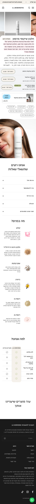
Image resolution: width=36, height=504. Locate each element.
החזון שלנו (30, 458)
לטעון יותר (6, 65)
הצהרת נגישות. (11, 458)
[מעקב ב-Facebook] (32, 492)
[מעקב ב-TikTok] (22, 492)
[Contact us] (32, 500)
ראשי (32, 450)
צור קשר (31, 461)
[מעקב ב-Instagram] (27, 492)
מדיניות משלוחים (10, 454)
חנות (32, 454)
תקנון (14, 450)
